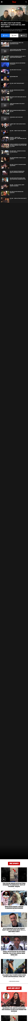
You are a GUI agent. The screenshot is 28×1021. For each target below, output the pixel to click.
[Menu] (2, 2)
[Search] (26, 2)
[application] (14, 13)
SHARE (14, 35)
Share (6, 35)
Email (23, 35)
